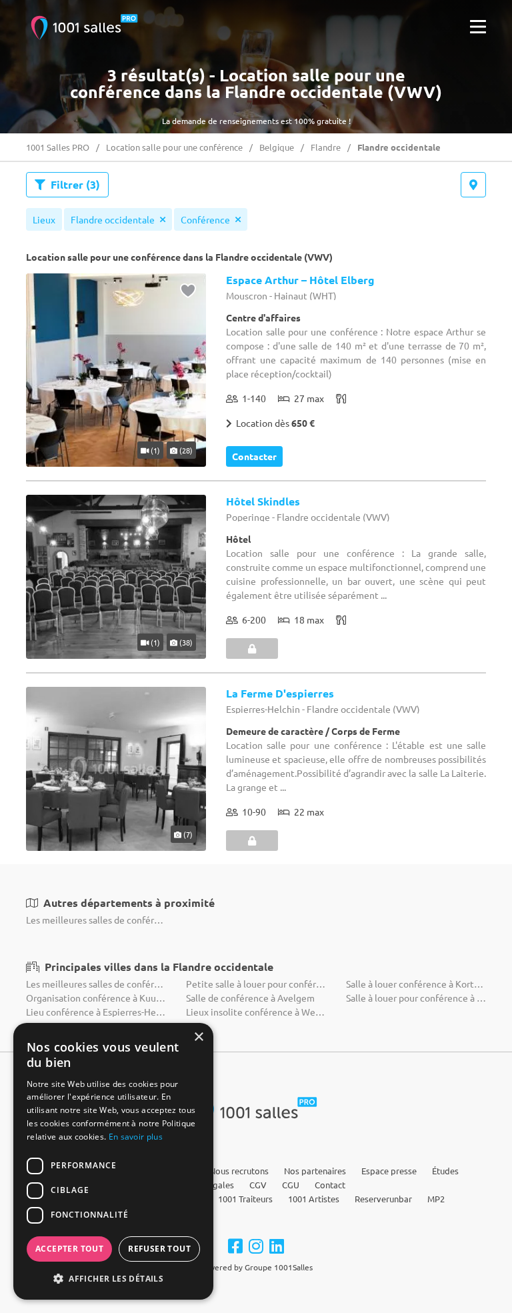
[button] (113, 1278)
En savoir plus (136, 1136)
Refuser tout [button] (159, 1248)
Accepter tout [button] (69, 1248)
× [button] (198, 1037)
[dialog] (113, 1161)
